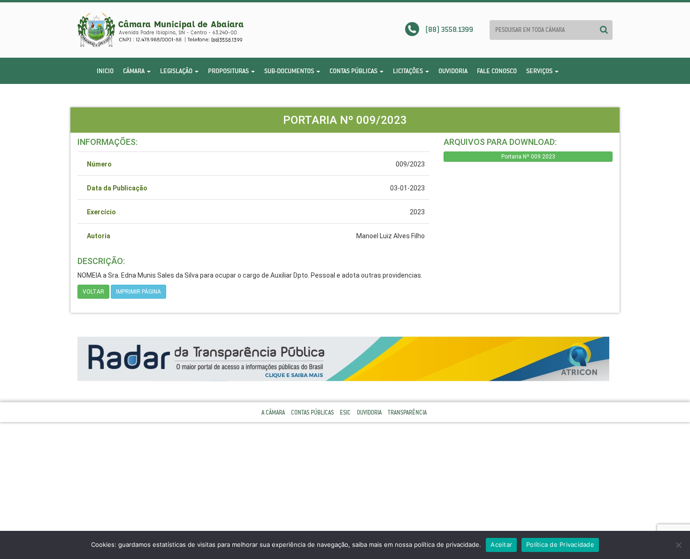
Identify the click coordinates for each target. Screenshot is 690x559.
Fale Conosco (497, 71)
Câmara (134, 71)
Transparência (407, 412)
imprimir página (138, 291)
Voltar (93, 291)
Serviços (540, 71)
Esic (345, 412)
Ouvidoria (453, 71)
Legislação (177, 71)
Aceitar (501, 544)
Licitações (408, 71)
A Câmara (273, 412)
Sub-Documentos (289, 71)
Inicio (105, 71)
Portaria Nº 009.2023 (528, 156)
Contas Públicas (354, 71)
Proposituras (229, 71)
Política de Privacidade (560, 544)
